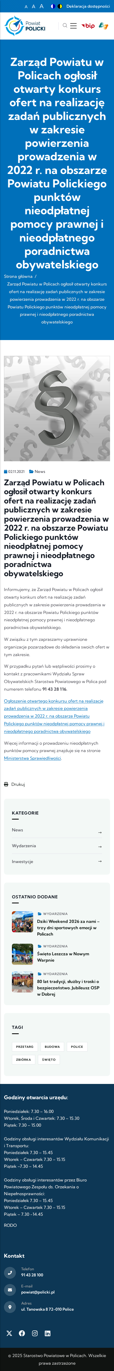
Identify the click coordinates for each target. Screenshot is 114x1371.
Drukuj (17, 784)
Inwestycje (22, 861)
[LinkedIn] (47, 1333)
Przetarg (25, 1047)
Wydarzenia (24, 845)
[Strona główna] (24, 26)
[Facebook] (22, 1333)
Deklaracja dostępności (88, 6)
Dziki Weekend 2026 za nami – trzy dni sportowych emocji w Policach (68, 928)
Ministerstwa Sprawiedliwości (32, 758)
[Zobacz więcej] (22, 921)
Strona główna (18, 276)
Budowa (52, 1047)
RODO (10, 1225)
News (40, 471)
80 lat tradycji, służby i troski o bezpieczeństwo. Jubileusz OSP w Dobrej (68, 988)
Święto (49, 1060)
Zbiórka (23, 1060)
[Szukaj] (65, 26)
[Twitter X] (9, 1333)
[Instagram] (34, 1333)
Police (77, 1047)
